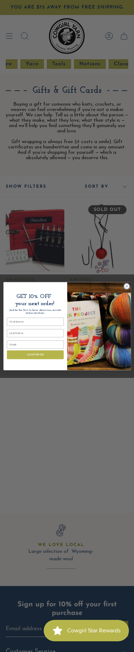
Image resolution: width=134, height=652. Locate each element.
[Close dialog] (126, 286)
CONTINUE (35, 354)
